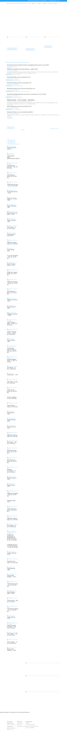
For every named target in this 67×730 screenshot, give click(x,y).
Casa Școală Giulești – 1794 (11, 576)
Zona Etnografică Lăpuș (11, 142)
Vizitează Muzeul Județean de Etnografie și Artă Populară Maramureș (33, 17)
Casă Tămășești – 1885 (12, 206)
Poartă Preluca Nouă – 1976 (11, 264)
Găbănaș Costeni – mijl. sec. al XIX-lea (12, 518)
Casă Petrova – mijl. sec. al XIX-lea (12, 561)
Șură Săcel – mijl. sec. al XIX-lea (12, 442)
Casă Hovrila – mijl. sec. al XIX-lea (12, 601)
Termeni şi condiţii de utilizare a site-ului (32, 726)
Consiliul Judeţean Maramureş (52, 0)
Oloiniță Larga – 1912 (11, 501)
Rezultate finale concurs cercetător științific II (20, 112)
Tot (8, 138)
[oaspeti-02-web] (43, 691)
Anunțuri (8, 66)
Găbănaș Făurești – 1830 (12, 314)
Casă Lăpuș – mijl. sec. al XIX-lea (12, 634)
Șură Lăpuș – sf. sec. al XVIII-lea (11, 526)
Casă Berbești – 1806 (11, 569)
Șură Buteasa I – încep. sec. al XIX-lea (12, 292)
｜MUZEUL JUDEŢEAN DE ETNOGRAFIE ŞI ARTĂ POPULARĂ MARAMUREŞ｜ (38, 0)
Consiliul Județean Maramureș (30, 724)
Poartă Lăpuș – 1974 (11, 485)
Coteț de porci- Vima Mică (11, 234)
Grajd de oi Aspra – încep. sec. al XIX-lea (12, 273)
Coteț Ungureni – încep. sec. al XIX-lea (12, 510)
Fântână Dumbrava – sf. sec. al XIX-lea (11, 471)
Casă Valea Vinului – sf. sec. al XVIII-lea (12, 585)
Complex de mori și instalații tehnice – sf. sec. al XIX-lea (12, 546)
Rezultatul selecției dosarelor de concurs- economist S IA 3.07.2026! (26, 94)
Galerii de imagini (20, 101)
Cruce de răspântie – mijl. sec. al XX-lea (12, 257)
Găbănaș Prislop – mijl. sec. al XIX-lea (12, 243)
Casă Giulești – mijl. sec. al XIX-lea (12, 406)
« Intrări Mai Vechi (10, 118)
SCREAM (12, 729)
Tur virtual (50, 3)
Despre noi (33, 3)
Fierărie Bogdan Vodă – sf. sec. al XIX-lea (12, 360)
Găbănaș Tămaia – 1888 (12, 199)
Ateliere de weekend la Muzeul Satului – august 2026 (22, 69)
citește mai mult (9, 67)
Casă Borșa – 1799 (12, 375)
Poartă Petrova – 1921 (12, 427)
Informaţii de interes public (21, 726)
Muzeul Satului (30, 49)
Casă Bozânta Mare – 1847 (11, 592)
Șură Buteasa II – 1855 (12, 307)
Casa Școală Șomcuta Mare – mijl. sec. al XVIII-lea (12, 350)
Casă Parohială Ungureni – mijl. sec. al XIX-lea (11, 626)
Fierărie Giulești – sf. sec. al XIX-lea (12, 397)
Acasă (29, 3)
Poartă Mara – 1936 (11, 413)
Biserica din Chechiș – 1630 (11, 649)
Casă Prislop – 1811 (11, 250)
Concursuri (11, 78)
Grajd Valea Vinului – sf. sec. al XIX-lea (12, 185)
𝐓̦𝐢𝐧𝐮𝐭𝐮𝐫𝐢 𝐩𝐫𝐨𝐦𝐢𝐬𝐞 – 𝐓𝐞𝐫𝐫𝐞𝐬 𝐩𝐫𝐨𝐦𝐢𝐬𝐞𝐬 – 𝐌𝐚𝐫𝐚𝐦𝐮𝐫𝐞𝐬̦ (20, 100)
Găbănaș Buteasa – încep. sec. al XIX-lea (12, 283)
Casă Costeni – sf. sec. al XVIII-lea (12, 642)
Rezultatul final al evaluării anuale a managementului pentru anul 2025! (28, 65)
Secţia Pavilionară (20, 723)
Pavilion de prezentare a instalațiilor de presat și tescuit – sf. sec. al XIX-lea (12, 537)
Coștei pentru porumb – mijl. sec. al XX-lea (12, 167)
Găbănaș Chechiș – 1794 (12, 300)
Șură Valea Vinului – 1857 (12, 192)
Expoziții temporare (14, 101)
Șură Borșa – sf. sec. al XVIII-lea (11, 368)
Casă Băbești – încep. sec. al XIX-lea (12, 176)
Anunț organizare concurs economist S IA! (19, 106)
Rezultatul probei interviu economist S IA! (19, 83)
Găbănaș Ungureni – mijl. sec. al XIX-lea (12, 494)
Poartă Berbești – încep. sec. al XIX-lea (12, 452)
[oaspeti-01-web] (43, 675)
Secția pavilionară (33, 22)
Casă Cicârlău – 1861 (11, 340)
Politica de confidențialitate (30, 727)
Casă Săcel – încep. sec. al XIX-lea (12, 382)
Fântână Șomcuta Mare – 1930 (12, 213)
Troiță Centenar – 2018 (12, 553)
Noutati (11, 66)
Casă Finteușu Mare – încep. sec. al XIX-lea (12, 323)
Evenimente (55, 3)
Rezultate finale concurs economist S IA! (18, 77)
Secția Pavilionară (12, 48)
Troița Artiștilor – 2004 (12, 420)
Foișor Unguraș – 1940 (12, 220)
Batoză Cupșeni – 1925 (12, 478)
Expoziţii (39, 3)
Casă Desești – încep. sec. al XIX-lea (12, 391)
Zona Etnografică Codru (11, 141)
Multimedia (45, 3)
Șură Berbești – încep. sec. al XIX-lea (12, 461)
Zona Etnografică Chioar (11, 140)
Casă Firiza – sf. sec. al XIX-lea (11, 227)
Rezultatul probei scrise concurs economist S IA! (21, 88)
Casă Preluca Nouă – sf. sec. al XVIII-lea (12, 610)
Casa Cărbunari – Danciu (12, 148)
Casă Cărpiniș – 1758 (11, 617)
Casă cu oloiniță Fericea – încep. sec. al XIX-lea (11, 333)
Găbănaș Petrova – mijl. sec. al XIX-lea (12, 435)
